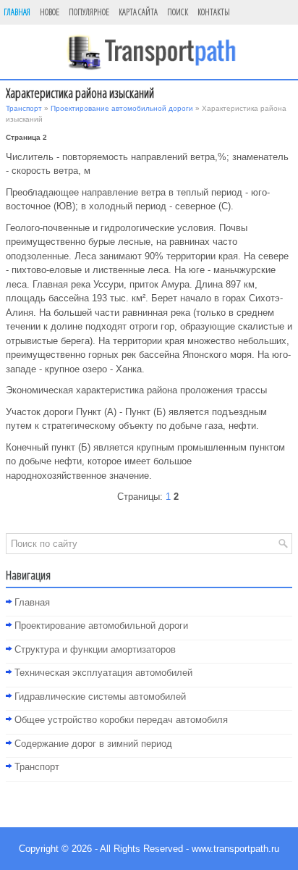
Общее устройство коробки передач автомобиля (121, 719)
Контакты (213, 12)
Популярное (89, 12)
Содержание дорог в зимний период (93, 743)
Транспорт (24, 108)
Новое (49, 12)
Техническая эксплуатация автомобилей (103, 672)
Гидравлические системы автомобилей (100, 696)
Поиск (177, 12)
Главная (17, 12)
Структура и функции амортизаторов (95, 649)
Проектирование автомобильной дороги (122, 108)
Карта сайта (138, 12)
